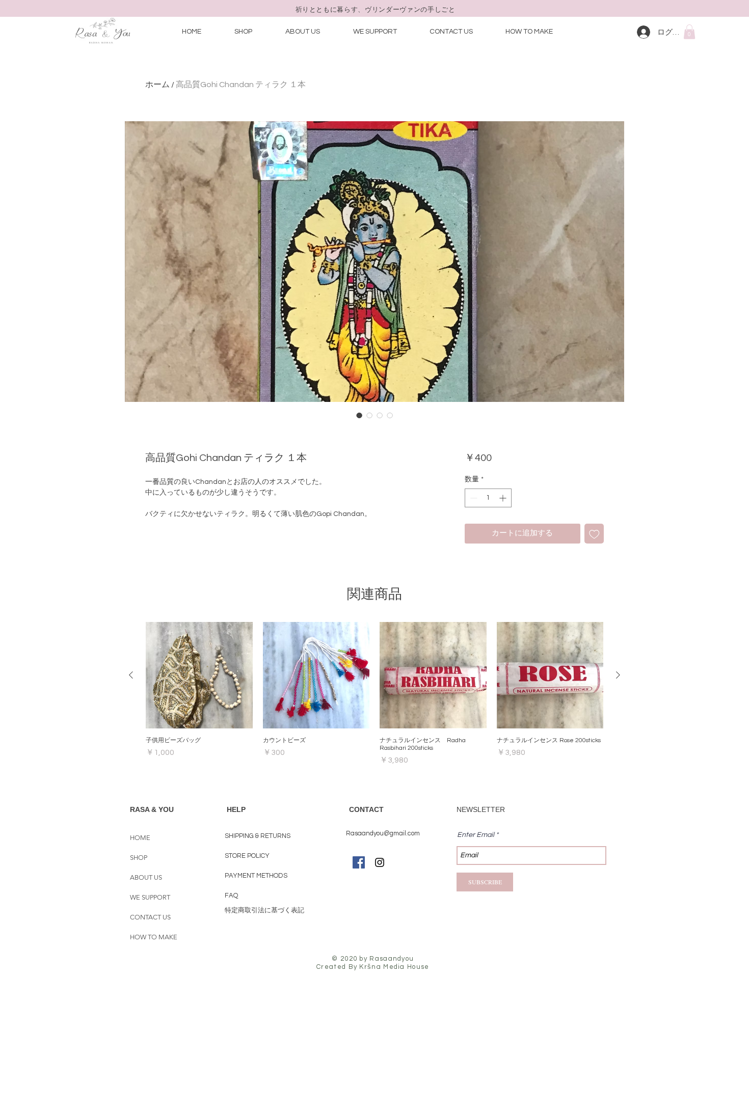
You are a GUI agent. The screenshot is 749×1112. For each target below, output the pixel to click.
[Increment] (503, 498)
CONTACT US (150, 917)
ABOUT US (146, 877)
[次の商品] (618, 675)
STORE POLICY (248, 855)
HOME (140, 838)
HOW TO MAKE (153, 937)
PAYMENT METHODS (257, 875)
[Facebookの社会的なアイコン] (359, 862)
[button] (689, 31)
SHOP (138, 857)
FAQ (231, 895)
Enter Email (475, 834)
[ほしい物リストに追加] (594, 534)
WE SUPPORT (150, 897)
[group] (374, 694)
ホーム (157, 84)
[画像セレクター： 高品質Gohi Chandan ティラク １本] (359, 415)
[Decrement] (472, 498)
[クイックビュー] (199, 675)
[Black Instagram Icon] (379, 862)
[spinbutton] (488, 498)
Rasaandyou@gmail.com (383, 833)
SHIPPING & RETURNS (257, 835)
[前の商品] (131, 675)
